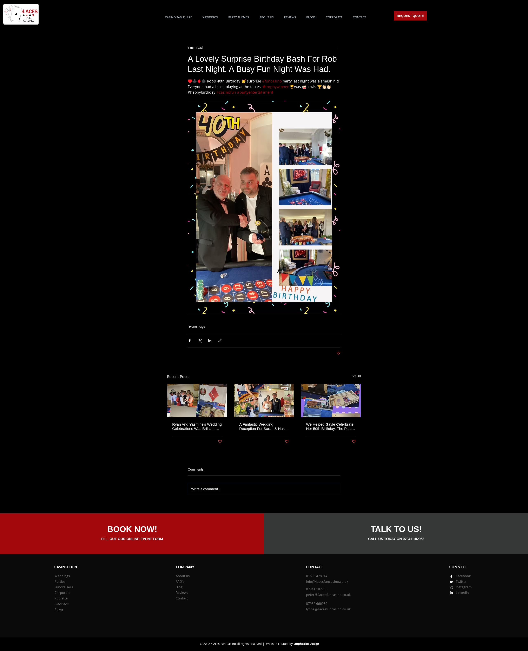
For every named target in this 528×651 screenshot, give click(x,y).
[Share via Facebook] (190, 341)
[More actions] (337, 47)
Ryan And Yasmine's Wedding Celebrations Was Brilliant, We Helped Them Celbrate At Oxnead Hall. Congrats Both (197, 426)
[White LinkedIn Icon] (451, 593)
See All (356, 376)
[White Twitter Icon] (451, 582)
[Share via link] (220, 341)
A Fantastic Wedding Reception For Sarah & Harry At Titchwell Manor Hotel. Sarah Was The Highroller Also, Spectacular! (263, 426)
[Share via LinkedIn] (210, 341)
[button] (238, 17)
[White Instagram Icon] (451, 587)
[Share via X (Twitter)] (200, 341)
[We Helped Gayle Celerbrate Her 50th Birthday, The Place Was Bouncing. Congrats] (331, 400)
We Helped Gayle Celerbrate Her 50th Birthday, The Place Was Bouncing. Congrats (330, 426)
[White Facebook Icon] (451, 576)
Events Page (197, 326)
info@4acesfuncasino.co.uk (327, 581)
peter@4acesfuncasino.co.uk (328, 594)
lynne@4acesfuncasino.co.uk (328, 609)
